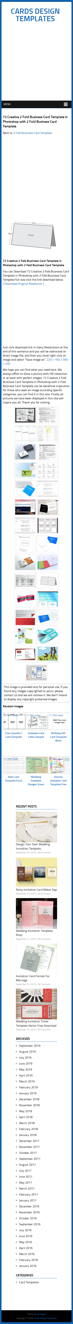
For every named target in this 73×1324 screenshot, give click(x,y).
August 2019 (27, 1051)
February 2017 (28, 1194)
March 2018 (27, 1123)
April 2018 (26, 1117)
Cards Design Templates (35, 15)
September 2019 (29, 1045)
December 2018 (29, 1099)
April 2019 (26, 1075)
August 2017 (27, 1164)
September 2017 (29, 1159)
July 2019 (25, 1057)
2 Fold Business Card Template (32, 133)
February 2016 (28, 1260)
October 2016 (28, 1218)
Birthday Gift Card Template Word (58, 737)
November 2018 (29, 1105)
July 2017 (25, 1170)
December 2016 (29, 1206)
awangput (41, 1314)
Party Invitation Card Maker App (36, 889)
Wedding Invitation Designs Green (36, 780)
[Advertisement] (36, 62)
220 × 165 (53, 359)
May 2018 (25, 1111)
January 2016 (27, 1266)
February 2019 (28, 1087)
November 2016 (29, 1212)
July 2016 (25, 1230)
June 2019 (25, 1063)
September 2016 (29, 1224)
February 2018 (28, 1129)
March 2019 (27, 1081)
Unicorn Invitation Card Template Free (58, 780)
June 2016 (25, 1236)
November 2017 (29, 1147)
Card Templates (29, 1282)
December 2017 (29, 1141)
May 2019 (25, 1069)
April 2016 (26, 1248)
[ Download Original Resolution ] (23, 283)
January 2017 (27, 1200)
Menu (7, 104)
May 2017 (25, 1182)
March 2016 (27, 1254)
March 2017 (27, 1188)
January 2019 (27, 1093)
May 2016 (25, 1242)
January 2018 (27, 1135)
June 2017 (25, 1176)
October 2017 (28, 1153)
